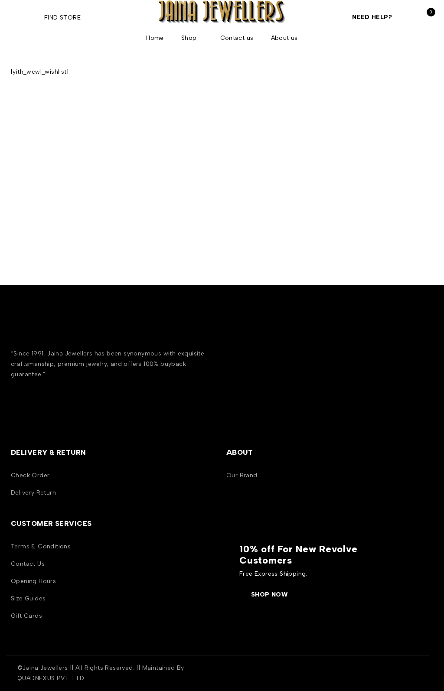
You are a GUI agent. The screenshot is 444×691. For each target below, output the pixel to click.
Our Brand (242, 475)
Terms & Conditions (41, 546)
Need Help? (372, 17)
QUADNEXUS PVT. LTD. (51, 678)
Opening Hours (33, 581)
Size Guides (28, 598)
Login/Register (407, 17)
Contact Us (28, 563)
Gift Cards (26, 615)
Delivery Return (33, 492)
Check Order (30, 475)
